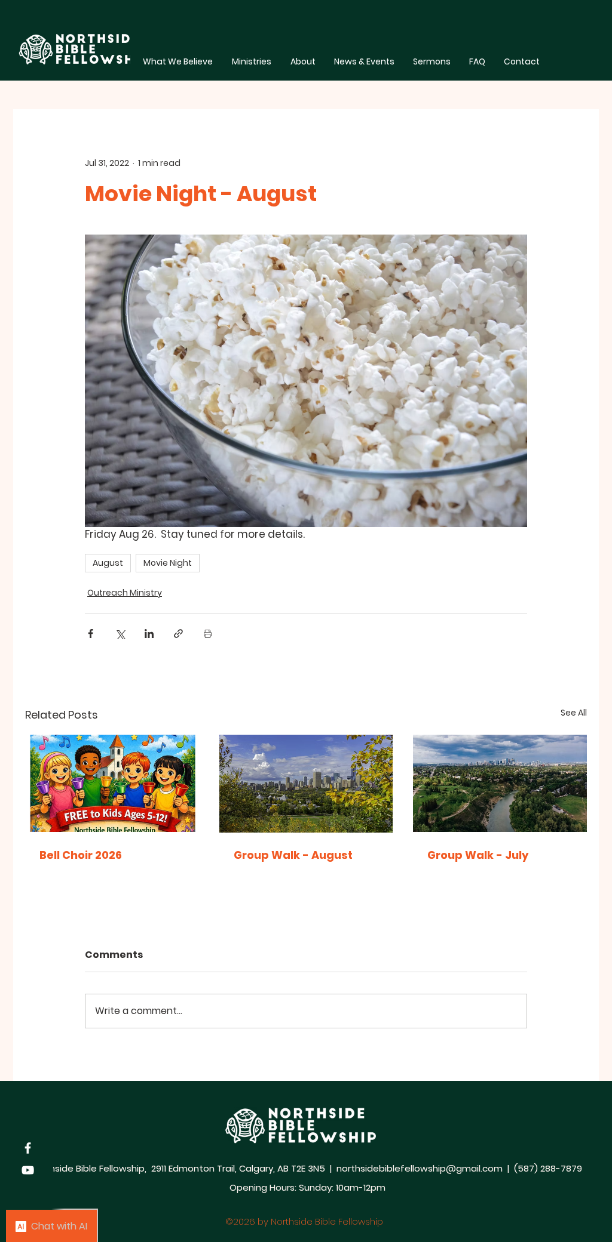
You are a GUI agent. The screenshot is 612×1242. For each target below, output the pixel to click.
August (108, 563)
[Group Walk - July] (500, 783)
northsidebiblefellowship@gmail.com (419, 1168)
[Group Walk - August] (306, 784)
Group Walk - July (477, 854)
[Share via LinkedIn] (149, 633)
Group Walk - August (293, 854)
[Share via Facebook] (90, 633)
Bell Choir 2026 (80, 854)
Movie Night (167, 563)
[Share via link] (178, 633)
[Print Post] (207, 633)
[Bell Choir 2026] (112, 783)
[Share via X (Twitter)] (120, 633)
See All (574, 713)
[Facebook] (27, 1148)
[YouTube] (27, 1170)
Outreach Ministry (124, 593)
